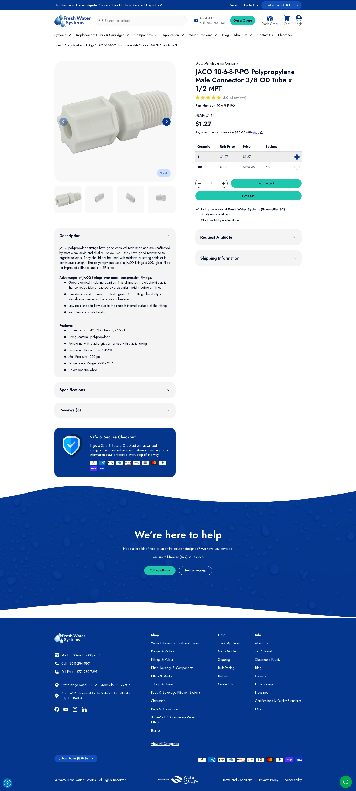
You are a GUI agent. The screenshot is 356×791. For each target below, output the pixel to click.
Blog (225, 35)
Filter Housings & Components (172, 667)
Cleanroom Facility (267, 659)
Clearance (285, 35)
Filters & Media (161, 676)
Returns (223, 676)
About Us (240, 35)
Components (143, 35)
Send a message (195, 570)
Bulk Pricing (226, 667)
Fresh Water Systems (81, 780)
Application (171, 35)
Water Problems (200, 35)
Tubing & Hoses (162, 684)
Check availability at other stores (220, 220)
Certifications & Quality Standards (278, 700)
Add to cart (266, 183)
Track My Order (229, 643)
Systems (60, 35)
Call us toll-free (160, 570)
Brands (233, 5)
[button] (286, 21)
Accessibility (293, 780)
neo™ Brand (263, 651)
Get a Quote (242, 20)
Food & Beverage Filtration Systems (176, 692)
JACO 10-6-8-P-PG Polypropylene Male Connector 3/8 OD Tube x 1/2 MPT (137, 45)
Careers (260, 676)
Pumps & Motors (162, 651)
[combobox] (141, 20)
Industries (261, 692)
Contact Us (251, 5)
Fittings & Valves (73, 45)
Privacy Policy (268, 780)
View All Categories (165, 743)
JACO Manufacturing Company (216, 63)
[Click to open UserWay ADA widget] (7, 783)
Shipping (224, 659)
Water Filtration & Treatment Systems (176, 643)
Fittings (90, 45)
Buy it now (248, 196)
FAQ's (259, 709)
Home (57, 45)
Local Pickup (264, 684)
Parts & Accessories (165, 709)
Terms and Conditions (237, 780)
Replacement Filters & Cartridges (100, 35)
